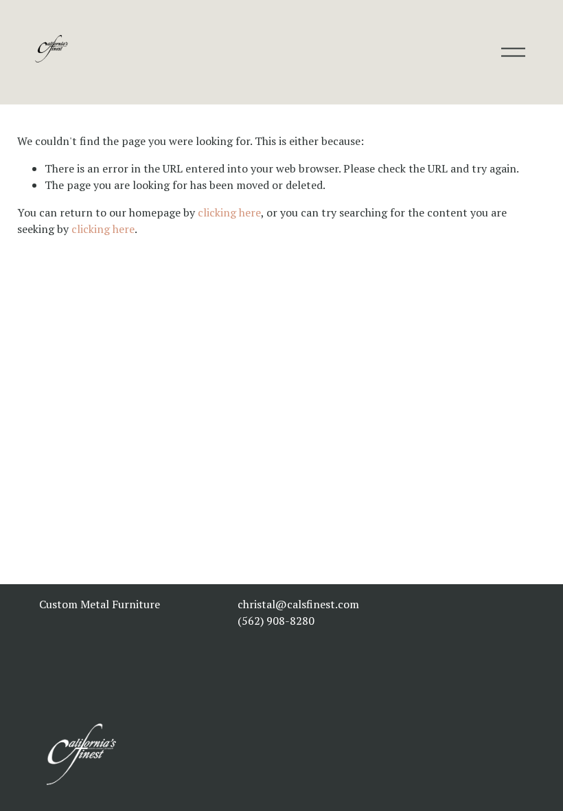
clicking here (229, 212)
